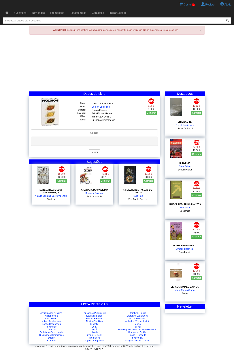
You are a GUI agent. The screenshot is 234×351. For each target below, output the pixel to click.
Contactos (98, 12)
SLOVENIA (184, 163)
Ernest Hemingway (185, 125)
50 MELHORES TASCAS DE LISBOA (137, 191)
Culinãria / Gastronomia (103, 120)
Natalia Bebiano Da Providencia (51, 196)
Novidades (38, 12)
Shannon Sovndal (94, 193)
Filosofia (94, 324)
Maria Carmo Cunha (185, 290)
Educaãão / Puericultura (94, 313)
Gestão (94, 329)
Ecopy (185, 293)
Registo (209, 4)
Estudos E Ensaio (94, 318)
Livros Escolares (137, 318)
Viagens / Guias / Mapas (137, 340)
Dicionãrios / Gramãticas (51, 335)
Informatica (94, 338)
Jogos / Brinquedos (94, 340)
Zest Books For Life (137, 199)
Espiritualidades (94, 316)
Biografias (51, 327)
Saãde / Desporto (137, 335)
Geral (94, 327)
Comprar (151, 113)
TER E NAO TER (184, 122)
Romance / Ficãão (137, 332)
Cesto (188, 4)
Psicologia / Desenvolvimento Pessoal (137, 329)
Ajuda (227, 4)
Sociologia (137, 338)
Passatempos (78, 12)
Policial (137, 327)
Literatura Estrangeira (137, 316)
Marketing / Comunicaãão (137, 321)
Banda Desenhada (51, 324)
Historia (94, 332)
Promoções (57, 12)
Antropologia (51, 316)
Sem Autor (185, 207)
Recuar (94, 152)
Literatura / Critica (137, 313)
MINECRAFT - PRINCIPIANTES (185, 204)
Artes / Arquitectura (51, 321)
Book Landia (185, 252)
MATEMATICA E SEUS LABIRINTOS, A (51, 191)
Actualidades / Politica (51, 313)
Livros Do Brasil (185, 128)
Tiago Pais (138, 196)
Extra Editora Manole (102, 113)
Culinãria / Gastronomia (51, 332)
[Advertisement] (117, 64)
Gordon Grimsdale (101, 107)
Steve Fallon (185, 166)
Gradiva (51, 199)
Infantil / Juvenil (94, 335)
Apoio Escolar (51, 318)
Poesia (137, 324)
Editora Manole (99, 110)
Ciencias (51, 329)
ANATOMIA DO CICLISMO (94, 190)
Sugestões (20, 12)
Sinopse (94, 133)
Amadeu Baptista (184, 249)
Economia (51, 340)
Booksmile (185, 211)
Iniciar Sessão (118, 12)
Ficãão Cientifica (94, 321)
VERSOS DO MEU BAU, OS (185, 287)
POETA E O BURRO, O (184, 245)
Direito (51, 338)
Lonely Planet (185, 169)
